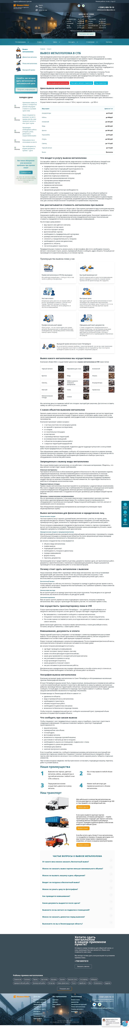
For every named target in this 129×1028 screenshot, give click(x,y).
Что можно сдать (40, 1009)
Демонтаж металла (29, 57)
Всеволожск (98, 983)
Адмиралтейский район (22, 983)
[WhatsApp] (99, 1004)
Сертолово (44, 979)
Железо (55, 1002)
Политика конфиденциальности (102, 1008)
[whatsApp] (83, 6)
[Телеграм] (79, 6)
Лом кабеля (56, 1004)
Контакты (109, 42)
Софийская (82, 983)
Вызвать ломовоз (83, 845)
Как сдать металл (40, 1002)
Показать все (64, 989)
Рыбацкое (94, 979)
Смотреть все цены (86, 34)
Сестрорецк (84, 979)
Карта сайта (38, 1018)
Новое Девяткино (63, 983)
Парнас (35, 979)
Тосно (74, 983)
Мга (90, 983)
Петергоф (51, 983)
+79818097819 (81, 961)
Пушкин (62, 979)
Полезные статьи (40, 1016)
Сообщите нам (26, 172)
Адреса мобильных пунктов (22, 1)
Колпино (27, 979)
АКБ (53, 1007)
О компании (38, 1014)
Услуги (49, 49)
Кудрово (107, 983)
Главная (42, 49)
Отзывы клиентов (40, 1000)
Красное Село (72, 979)
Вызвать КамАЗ (83, 828)
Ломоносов (17, 979)
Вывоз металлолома (27, 50)
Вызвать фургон (83, 807)
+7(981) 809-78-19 (106, 997)
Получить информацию (26, 90)
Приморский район (39, 983)
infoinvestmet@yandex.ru (106, 10)
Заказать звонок (83, 966)
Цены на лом (43, 10)
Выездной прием (28, 70)
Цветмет (55, 1000)
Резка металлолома (29, 63)
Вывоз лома (41, 6)
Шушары (54, 979)
